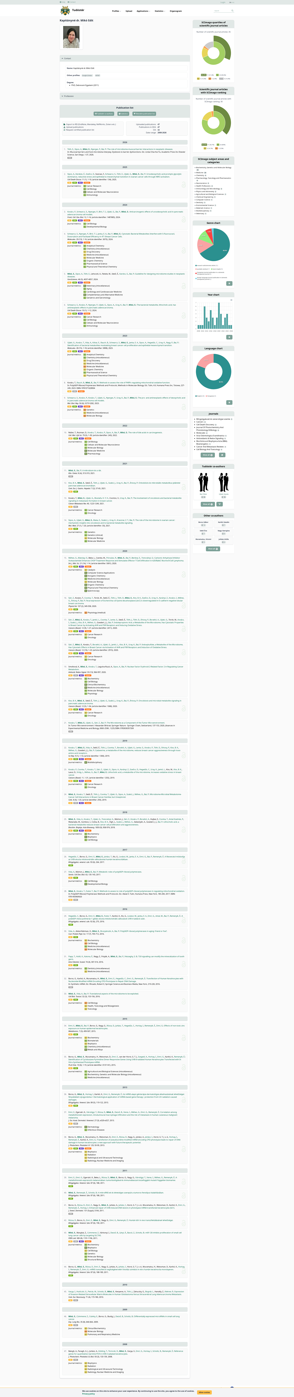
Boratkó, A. (154, 619)
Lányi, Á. (122, 1232)
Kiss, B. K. (72, 483)
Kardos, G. (123, 274)
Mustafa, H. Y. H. (101, 498)
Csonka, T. (88, 598)
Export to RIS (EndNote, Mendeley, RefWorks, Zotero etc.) (91, 124)
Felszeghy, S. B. (131, 956)
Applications (143, 11)
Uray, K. (118, 305)
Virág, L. (80, 772)
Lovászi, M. (124, 856)
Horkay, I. (140, 1025)
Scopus (87, 183)
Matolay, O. (83, 558)
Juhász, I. (149, 1137)
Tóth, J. (96, 483)
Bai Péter (203, 494)
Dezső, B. (119, 1112)
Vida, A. (88, 342)
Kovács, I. (173, 598)
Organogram (176, 11)
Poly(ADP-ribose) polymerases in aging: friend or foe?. (143, 931)
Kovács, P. (71, 211)
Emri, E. (92, 856)
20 (205, 173)
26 (197, 170)
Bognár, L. (149, 1291)
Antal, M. (159, 916)
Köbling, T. (102, 1351)
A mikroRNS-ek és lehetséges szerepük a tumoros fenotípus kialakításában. (131, 1192)
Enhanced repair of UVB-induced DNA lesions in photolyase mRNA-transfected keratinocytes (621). (132, 1208)
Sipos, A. (78, 149)
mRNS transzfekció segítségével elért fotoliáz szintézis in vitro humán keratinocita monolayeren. (132, 1269)
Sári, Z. (71, 598)
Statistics (159, 11)
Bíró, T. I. (102, 211)
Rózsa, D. (110, 1025)
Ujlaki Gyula (223, 494)
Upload (129, 11)
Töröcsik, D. (113, 1351)
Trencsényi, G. (147, 558)
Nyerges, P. (95, 149)
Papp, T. (71, 956)
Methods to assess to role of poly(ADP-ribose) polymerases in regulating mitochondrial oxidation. (142, 891)
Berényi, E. (136, 558)
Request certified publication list (80, 130)
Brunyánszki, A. (107, 931)
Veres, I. (126, 1112)
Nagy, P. (169, 342)
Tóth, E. (70, 149)
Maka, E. (96, 520)
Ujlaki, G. (128, 174)
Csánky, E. (93, 1316)
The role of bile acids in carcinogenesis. (145, 432)
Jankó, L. (96, 619)
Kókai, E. (96, 342)
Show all (207, 455)
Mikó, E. (86, 149)
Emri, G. (143, 856)
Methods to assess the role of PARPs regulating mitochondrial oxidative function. (135, 382)
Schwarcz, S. (110, 174)
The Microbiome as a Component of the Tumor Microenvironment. (136, 722)
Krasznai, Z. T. (123, 520)
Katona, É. (88, 956)
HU (233, 2)
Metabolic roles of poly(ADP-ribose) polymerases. (120, 872)
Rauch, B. (105, 342)
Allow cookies (204, 1392)
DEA (69, 158)
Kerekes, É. (80, 174)
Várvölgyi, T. (91, 1112)
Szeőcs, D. (90, 174)
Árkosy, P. (134, 483)
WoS (80, 183)
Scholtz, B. (92, 1192)
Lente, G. (114, 619)
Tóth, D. (120, 598)
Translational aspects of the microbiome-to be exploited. (114, 993)
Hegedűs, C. (152, 342)
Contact (72, 2)
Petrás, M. (92, 1291)
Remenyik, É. (158, 856)
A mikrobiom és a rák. (91, 470)
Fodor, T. (89, 891)
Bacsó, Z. (131, 1232)
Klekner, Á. (169, 1291)
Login (222, 2)
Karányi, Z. (163, 598)
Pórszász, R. (111, 558)
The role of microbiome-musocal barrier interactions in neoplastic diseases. (140, 149)
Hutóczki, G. (81, 1291)
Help (63, 2)
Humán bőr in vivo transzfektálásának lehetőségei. (151, 1220)
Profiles (116, 11)
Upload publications (75, 127)
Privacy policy (88, 1394)
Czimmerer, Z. (93, 1232)
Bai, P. (103, 149)
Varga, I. (72, 1291)
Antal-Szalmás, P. (176, 819)
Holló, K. (79, 956)
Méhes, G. (72, 558)
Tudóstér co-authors (105, 114)
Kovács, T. (80, 342)
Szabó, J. (112, 483)
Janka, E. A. (102, 234)
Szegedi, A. (142, 1056)
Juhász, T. (108, 856)
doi (69, 183)
